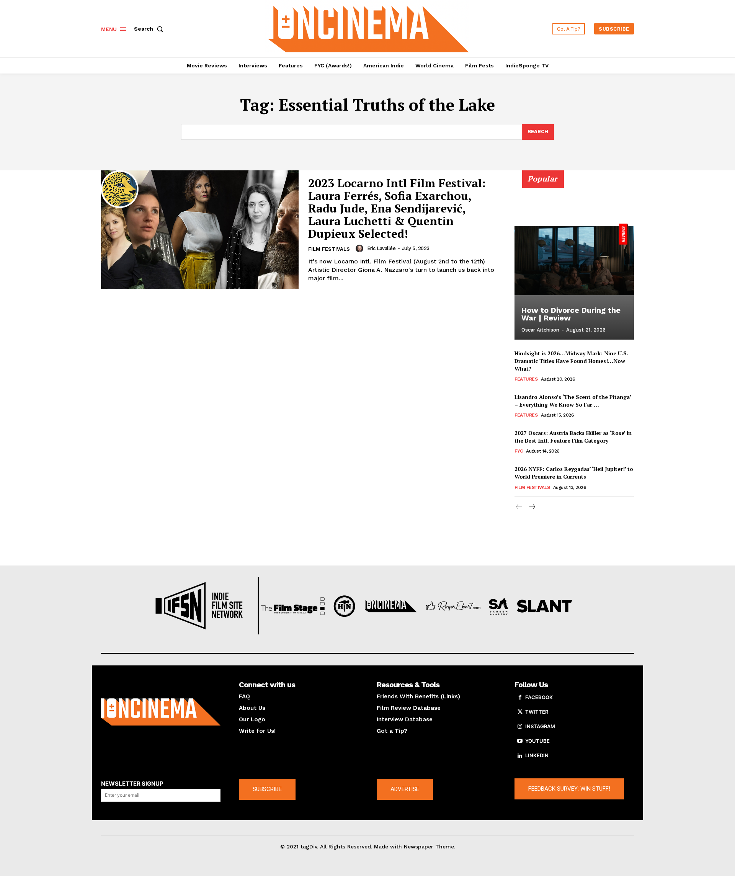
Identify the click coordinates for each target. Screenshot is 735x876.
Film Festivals (329, 249)
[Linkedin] (519, 755)
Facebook (539, 697)
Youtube (537, 741)
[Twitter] (519, 712)
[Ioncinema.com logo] (160, 712)
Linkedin (537, 755)
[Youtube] (519, 741)
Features (525, 379)
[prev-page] (519, 507)
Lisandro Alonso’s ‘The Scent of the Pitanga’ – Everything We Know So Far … (572, 400)
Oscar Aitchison (540, 330)
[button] (150, 29)
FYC (518, 451)
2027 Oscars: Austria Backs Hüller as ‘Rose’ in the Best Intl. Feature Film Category (573, 436)
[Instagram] (519, 726)
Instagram (540, 726)
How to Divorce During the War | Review (571, 314)
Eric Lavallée (381, 248)
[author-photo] (361, 248)
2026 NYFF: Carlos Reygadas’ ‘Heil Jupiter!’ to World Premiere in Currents (573, 472)
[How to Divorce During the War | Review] (574, 259)
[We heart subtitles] (368, 28)
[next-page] (531, 507)
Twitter (536, 712)
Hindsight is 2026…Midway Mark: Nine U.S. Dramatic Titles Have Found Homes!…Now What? (571, 361)
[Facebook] (519, 697)
